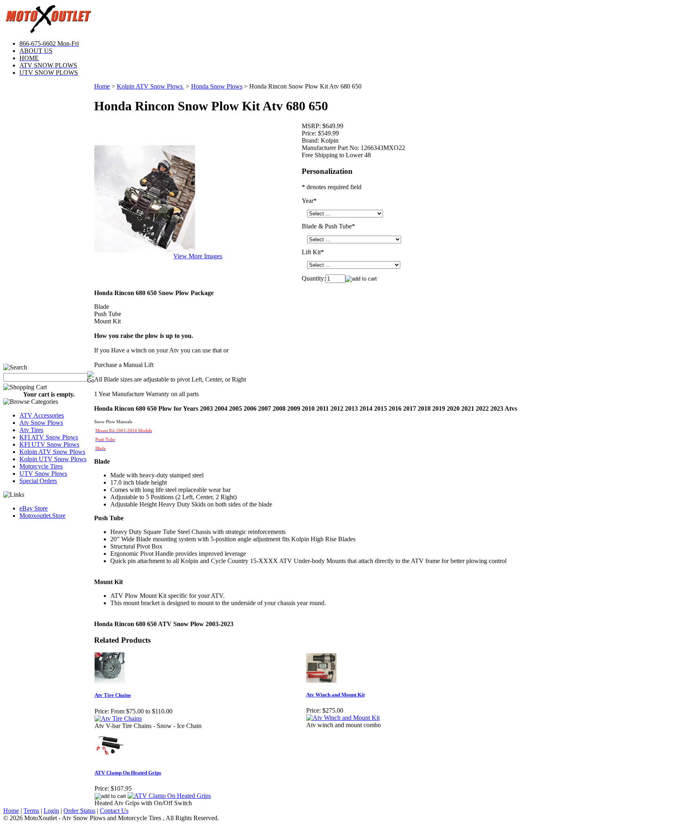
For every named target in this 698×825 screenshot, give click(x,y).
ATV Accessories (41, 415)
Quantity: (314, 278)
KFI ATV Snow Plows (48, 437)
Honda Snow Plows (216, 86)
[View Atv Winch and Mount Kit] (343, 717)
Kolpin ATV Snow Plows (52, 451)
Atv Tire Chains (113, 695)
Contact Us (114, 810)
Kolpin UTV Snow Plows (52, 459)
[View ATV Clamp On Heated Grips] (169, 795)
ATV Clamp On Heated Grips (128, 773)
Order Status (79, 810)
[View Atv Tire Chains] (118, 718)
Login (51, 810)
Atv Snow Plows (41, 422)
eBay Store (33, 508)
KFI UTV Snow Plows (49, 444)
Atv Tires (31, 429)
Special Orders (38, 480)
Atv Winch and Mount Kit (335, 695)
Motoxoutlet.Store (42, 515)
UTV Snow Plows (43, 473)
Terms (31, 810)
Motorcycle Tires (41, 466)
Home (102, 86)
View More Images (197, 256)
